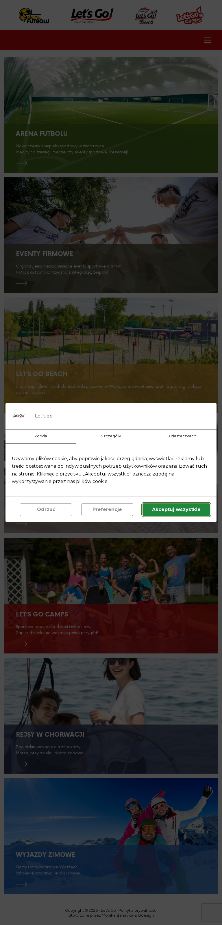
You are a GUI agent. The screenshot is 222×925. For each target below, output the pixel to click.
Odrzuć (46, 509)
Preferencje (107, 509)
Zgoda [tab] (40, 436)
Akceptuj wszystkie (176, 509)
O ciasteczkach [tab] (181, 436)
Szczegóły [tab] (111, 436)
